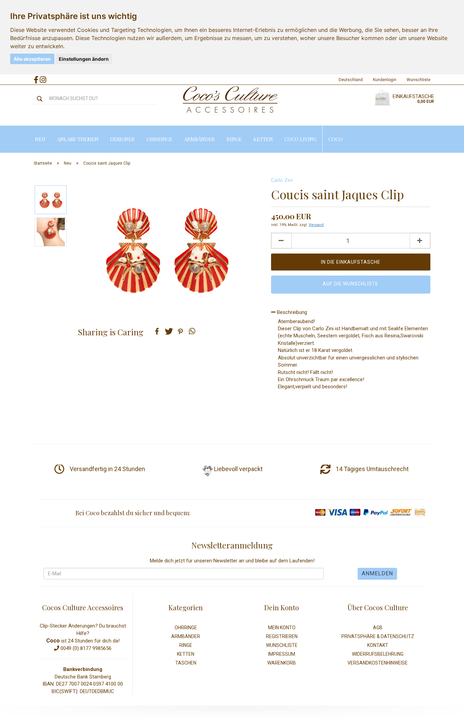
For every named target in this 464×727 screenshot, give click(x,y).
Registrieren (282, 636)
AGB (377, 627)
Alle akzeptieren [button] (32, 59)
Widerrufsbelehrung (378, 654)
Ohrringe (159, 139)
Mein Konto (282, 627)
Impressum (281, 654)
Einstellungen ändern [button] (84, 59)
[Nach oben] (445, 717)
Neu (40, 139)
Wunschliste (418, 79)
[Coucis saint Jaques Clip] (166, 248)
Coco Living (300, 139)
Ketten (263, 139)
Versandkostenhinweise (377, 663)
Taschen (185, 663)
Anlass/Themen (78, 139)
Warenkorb (281, 663)
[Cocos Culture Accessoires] (230, 100)
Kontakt (377, 645)
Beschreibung (291, 312)
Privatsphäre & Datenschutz (377, 636)
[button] (157, 331)
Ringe (234, 139)
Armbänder (199, 139)
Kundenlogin (384, 79)
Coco (335, 139)
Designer (122, 139)
